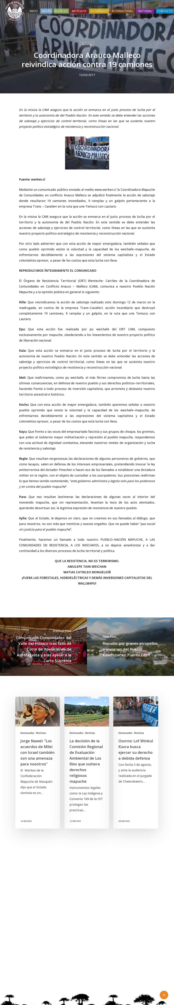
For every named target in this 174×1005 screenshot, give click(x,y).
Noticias (87, 44)
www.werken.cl (105, 189)
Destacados (27, 732)
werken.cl (38, 179)
